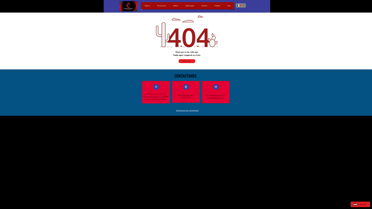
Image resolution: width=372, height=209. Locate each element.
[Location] (156, 87)
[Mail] (216, 87)
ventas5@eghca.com (216, 98)
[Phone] (186, 87)
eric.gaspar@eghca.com (215, 95)
